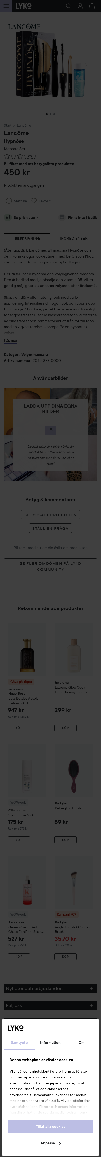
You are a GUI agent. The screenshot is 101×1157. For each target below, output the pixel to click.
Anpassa (48, 1143)
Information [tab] (50, 1042)
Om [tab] (82, 1042)
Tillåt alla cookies (50, 1126)
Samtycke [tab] (19, 1042)
